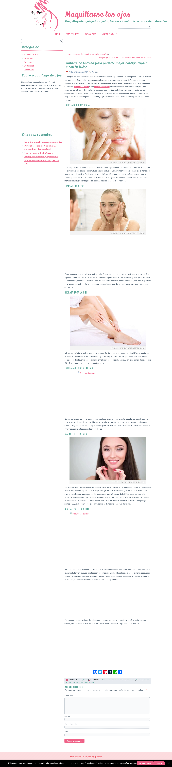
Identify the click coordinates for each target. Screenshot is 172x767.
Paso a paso (90, 34)
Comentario (68, 695)
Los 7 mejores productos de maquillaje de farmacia (41, 156)
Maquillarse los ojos (97, 14)
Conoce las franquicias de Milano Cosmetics (38, 152)
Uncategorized (29, 65)
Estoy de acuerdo (145, 763)
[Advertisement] (40, 110)
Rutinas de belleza (72, 682)
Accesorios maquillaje (31, 54)
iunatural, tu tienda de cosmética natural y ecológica (86, 54)
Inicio (57, 34)
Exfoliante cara (104, 680)
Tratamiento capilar (87, 682)
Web (66, 732)
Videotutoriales (109, 34)
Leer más (159, 763)
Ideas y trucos (72, 34)
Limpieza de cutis (129, 680)
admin (96, 72)
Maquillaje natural (142, 680)
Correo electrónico (71, 724)
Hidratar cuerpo (116, 680)
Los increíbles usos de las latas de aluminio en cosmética (43, 141)
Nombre (67, 716)
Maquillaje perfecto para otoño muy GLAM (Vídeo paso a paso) (125, 57)
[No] (169, 763)
